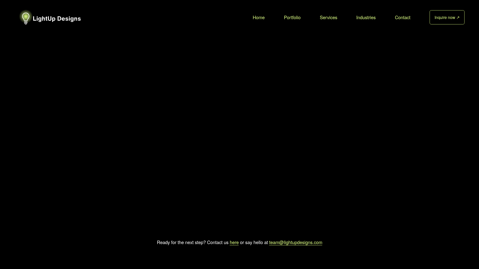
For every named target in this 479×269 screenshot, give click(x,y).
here (234, 242)
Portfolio (292, 17)
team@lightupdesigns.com (295, 242)
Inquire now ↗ (447, 17)
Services (328, 17)
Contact (402, 17)
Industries (366, 17)
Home (259, 17)
